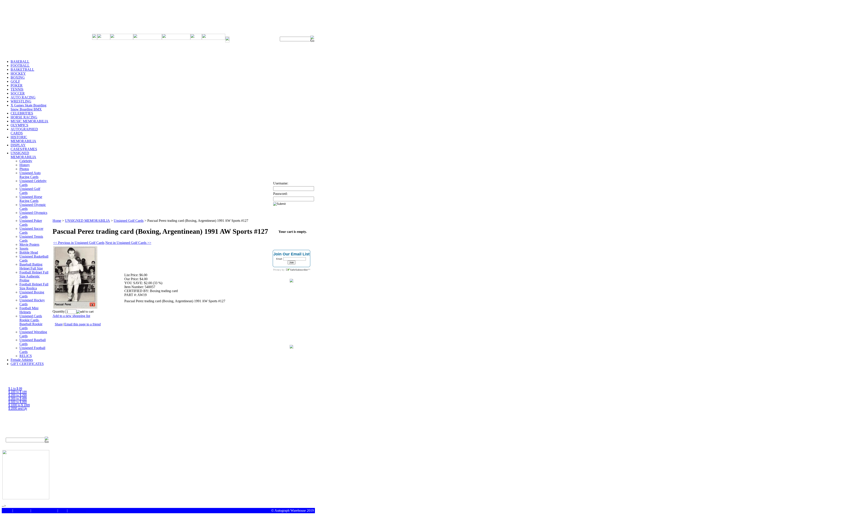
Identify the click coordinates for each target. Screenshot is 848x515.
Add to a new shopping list (71, 316)
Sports (23, 248)
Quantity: (59, 311)
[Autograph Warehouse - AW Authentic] (291, 281)
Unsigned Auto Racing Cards (30, 175)
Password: (280, 194)
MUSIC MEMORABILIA (29, 121)
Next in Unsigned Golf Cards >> (128, 243)
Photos (24, 169)
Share (59, 324)
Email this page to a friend (82, 324)
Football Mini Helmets (28, 310)
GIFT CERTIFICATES (27, 364)
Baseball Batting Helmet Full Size (31, 266)
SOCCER (18, 93)
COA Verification (44, 510)
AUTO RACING (23, 97)
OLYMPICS (19, 125)
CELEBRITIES (22, 113)
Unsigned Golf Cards (129, 220)
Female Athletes (22, 360)
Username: (280, 183)
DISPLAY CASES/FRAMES (24, 147)
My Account (77, 510)
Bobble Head (28, 252)
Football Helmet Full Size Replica (33, 286)
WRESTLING (21, 101)
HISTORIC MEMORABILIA (23, 139)
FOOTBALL (20, 65)
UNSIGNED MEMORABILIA (23, 155)
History (24, 165)
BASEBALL (20, 61)
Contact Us (22, 510)
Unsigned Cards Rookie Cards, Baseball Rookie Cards (30, 322)
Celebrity (25, 161)
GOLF (15, 81)
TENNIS (17, 89)
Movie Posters (29, 244)
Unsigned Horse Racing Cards (30, 199)
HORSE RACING (24, 117)
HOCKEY (18, 73)
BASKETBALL (22, 69)
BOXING (18, 77)
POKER (17, 85)
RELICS (25, 356)
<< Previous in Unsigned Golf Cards (78, 243)
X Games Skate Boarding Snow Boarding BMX (28, 107)
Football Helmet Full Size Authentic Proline (33, 276)
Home (57, 220)
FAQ (62, 510)
